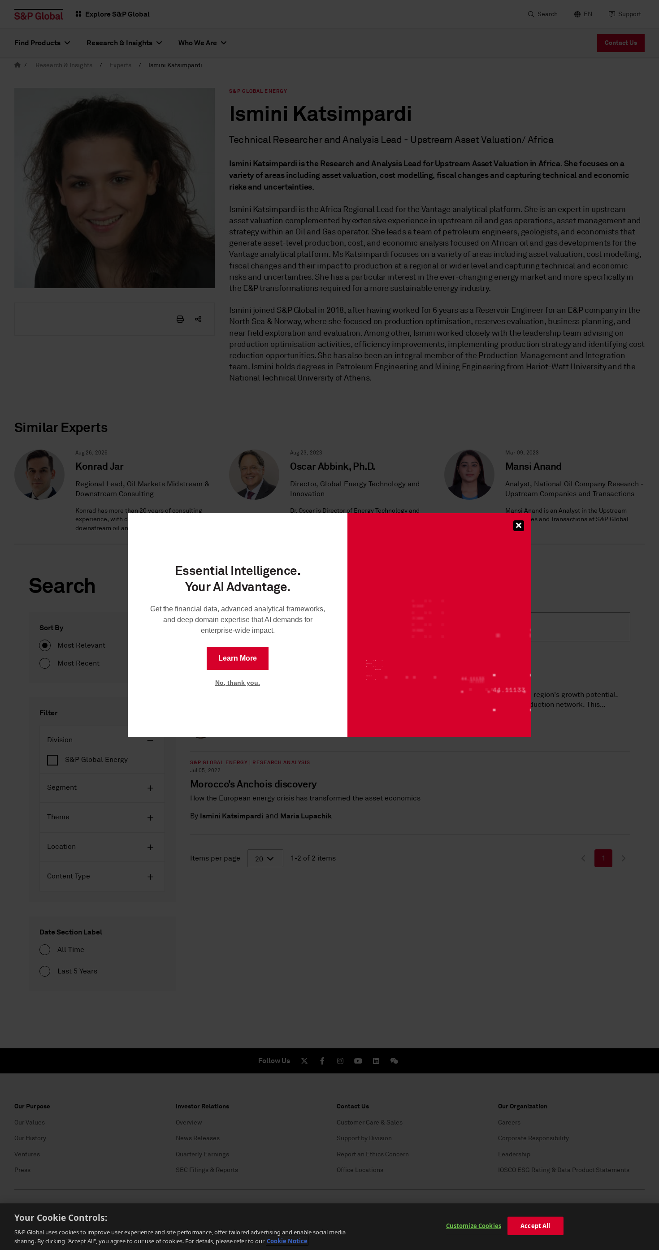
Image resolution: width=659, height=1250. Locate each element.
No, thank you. (237, 682)
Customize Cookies (473, 1226)
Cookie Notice (287, 1241)
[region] (329, 1226)
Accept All (535, 1226)
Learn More (237, 658)
